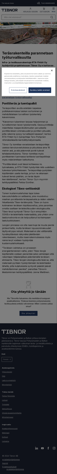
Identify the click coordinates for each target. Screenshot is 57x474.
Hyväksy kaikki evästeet (40, 90)
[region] (28, 81)
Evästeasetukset (18, 90)
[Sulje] (52, 70)
